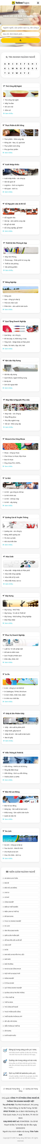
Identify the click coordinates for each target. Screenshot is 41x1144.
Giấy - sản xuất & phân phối (15, 727)
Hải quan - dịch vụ (10, 188)
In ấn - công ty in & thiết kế (14, 688)
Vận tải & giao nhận (12, 931)
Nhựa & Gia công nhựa (15, 439)
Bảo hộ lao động (12, 792)
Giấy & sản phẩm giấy (15, 713)
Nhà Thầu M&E (9, 620)
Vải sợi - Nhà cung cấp (13, 424)
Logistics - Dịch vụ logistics (14, 185)
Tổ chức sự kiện (10, 538)
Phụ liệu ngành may (12, 420)
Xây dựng (9, 596)
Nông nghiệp (10, 282)
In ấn (7, 674)
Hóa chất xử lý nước (12, 577)
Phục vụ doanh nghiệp (15, 635)
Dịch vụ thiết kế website (22, 1073)
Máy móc (8, 959)
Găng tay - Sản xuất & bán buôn (15, 809)
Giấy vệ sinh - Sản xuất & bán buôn (17, 734)
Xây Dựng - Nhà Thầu (12, 610)
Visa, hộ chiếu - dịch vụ (12, 855)
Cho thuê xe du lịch (11, 852)
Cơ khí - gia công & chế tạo (14, 492)
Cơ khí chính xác (10, 495)
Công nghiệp (9, 902)
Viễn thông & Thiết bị (14, 752)
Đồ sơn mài (9, 107)
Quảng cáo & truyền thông (16, 517)
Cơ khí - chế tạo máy (11, 499)
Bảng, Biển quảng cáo (12, 535)
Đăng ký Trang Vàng (13, 1089)
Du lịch (8, 831)
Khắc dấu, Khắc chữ (11, 659)
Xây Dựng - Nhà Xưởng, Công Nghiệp (17, 616)
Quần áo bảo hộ (10, 816)
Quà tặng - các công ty (12, 335)
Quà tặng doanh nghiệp (15, 321)
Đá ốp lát (7, 381)
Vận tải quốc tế (9, 182)
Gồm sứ (8, 110)
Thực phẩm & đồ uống (14, 125)
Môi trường (9, 964)
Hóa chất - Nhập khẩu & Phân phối (17, 570)
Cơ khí (8, 478)
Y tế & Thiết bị (9, 997)
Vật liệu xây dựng (13, 360)
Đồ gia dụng (9, 916)
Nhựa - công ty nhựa (11, 453)
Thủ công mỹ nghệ (14, 86)
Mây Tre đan (9, 103)
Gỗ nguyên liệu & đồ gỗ (15, 204)
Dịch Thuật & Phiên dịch (13, 656)
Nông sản (7, 296)
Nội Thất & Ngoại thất (12, 973)
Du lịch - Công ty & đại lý (13, 845)
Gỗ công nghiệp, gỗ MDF (13, 228)
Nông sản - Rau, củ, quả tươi (14, 142)
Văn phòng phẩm (11, 267)
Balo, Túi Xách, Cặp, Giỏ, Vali (14, 345)
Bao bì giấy (9, 737)
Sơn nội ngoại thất (11, 384)
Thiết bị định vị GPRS (11, 777)
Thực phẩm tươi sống (12, 146)
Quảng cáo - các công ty (13, 531)
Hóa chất (9, 556)
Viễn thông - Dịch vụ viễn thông (15, 773)
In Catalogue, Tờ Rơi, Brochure (15, 691)
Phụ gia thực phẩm (11, 149)
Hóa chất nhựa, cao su (13, 581)
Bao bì (7, 883)
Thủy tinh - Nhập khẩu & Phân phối (17, 342)
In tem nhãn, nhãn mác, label (14, 695)
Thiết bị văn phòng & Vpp (16, 243)
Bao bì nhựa (8, 460)
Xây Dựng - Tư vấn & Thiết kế (14, 613)
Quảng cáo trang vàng (23, 1060)
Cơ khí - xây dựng (10, 502)
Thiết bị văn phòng (11, 263)
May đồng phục (10, 417)
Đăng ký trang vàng (22, 1049)
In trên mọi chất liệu (11, 698)
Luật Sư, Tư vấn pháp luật (13, 649)
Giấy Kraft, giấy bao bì (13, 731)
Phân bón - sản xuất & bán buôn (16, 306)
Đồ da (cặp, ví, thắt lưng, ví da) (15, 338)
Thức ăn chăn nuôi (11, 303)
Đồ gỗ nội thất (9, 224)
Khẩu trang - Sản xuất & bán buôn (16, 812)
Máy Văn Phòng (10, 257)
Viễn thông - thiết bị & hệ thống (15, 766)
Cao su (7, 892)
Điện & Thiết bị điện (11, 907)
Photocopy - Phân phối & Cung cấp (17, 260)
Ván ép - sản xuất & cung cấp (14, 221)
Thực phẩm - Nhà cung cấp (14, 139)
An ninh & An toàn (11, 878)
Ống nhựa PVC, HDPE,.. (12, 463)
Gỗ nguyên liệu (9, 217)
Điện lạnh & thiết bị (12, 911)
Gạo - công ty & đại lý (12, 299)
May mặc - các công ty (13, 414)
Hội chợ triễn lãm (10, 541)
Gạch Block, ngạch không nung (15, 378)
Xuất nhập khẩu (12, 164)
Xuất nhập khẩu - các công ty (14, 178)
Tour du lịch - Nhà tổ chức (13, 848)
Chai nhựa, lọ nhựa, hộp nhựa (15, 456)
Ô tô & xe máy (9, 983)
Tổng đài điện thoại (11, 770)
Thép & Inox (9, 1002)
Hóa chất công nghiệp (13, 574)
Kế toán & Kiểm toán (11, 652)
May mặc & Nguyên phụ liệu (18, 400)
